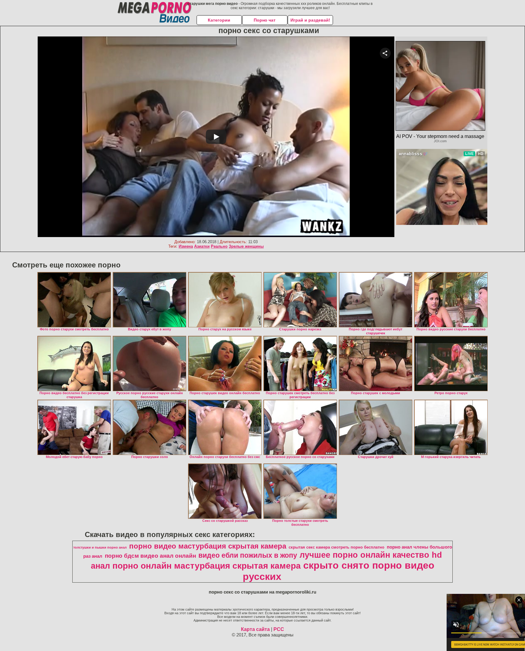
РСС (278, 629)
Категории (219, 20)
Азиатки (202, 246)
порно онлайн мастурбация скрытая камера (206, 565)
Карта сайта (255, 629)
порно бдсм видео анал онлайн (150, 556)
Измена (186, 246)
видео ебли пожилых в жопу (247, 555)
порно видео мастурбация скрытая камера (207, 546)
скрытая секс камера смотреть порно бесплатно (336, 547)
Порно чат (265, 20)
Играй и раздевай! (310, 20)
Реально (219, 246)
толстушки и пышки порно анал (100, 547)
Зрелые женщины (246, 246)
